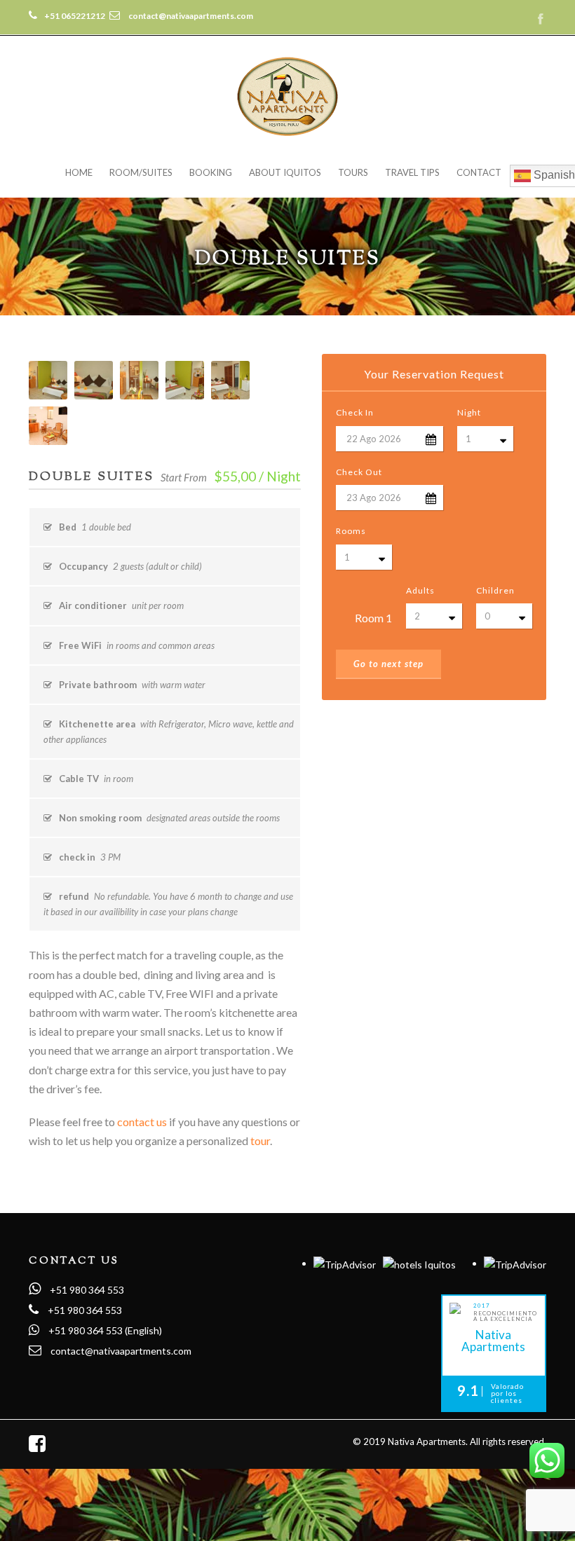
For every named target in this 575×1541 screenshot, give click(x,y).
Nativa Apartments (493, 1339)
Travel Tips (412, 172)
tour (260, 1140)
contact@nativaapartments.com (120, 1351)
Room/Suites (140, 172)
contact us (142, 1121)
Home (79, 172)
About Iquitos (285, 172)
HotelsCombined (494, 1364)
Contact (478, 172)
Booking (210, 172)
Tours (353, 172)
